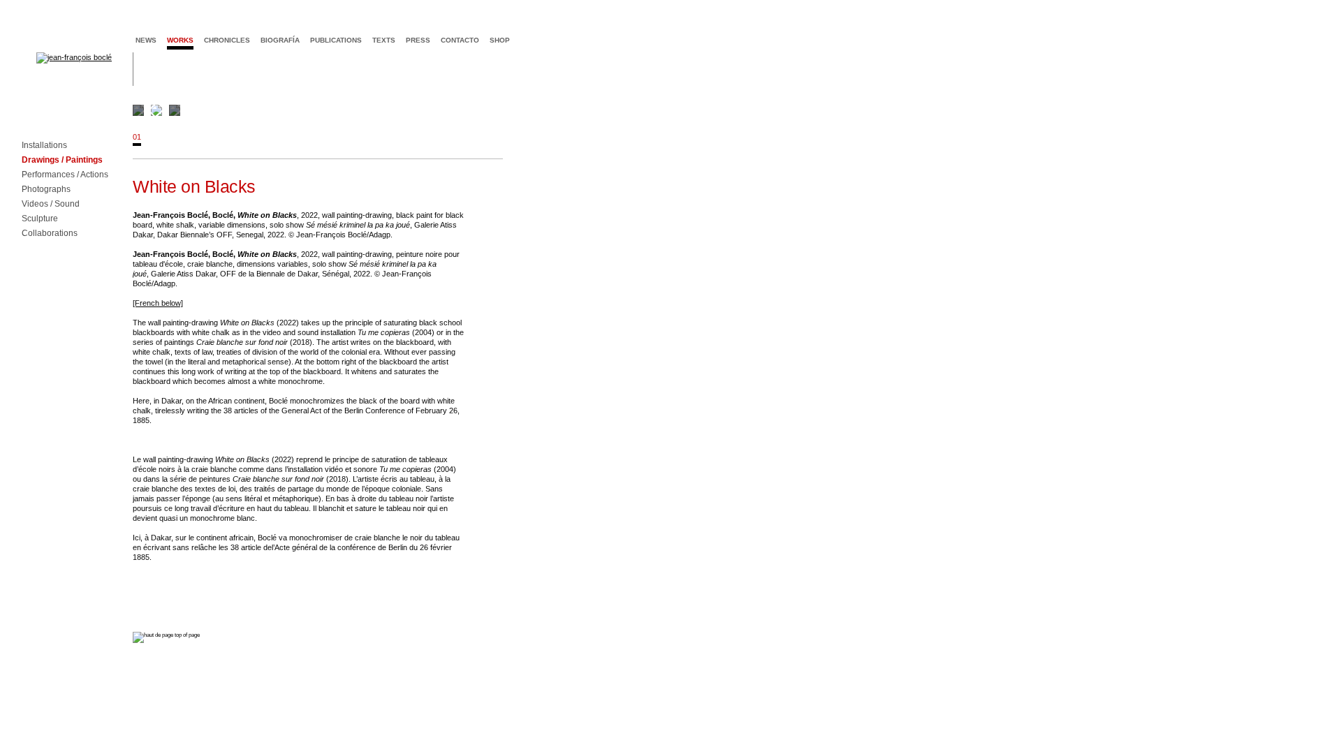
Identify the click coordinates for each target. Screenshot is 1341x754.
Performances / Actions (65, 174)
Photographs (46, 189)
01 (137, 137)
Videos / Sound (51, 204)
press (418, 40)
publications (336, 40)
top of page (186, 635)
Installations (44, 145)
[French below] (158, 303)
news (145, 40)
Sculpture (40, 218)
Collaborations (50, 233)
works (180, 40)
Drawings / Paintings (62, 160)
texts (383, 40)
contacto (460, 40)
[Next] (669, 110)
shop (500, 40)
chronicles (227, 40)
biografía (280, 40)
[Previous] (155, 110)
